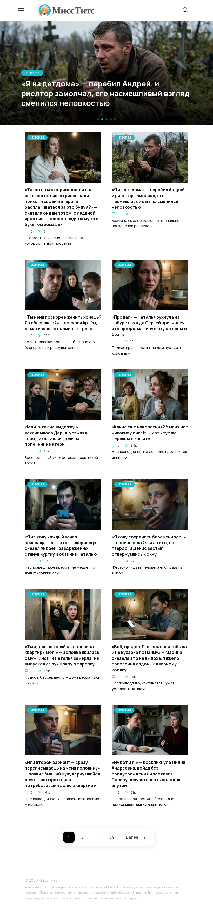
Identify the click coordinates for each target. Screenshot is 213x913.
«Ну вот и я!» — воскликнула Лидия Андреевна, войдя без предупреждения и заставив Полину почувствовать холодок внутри (148, 773)
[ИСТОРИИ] (63, 179)
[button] (98, 119)
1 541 (111, 837)
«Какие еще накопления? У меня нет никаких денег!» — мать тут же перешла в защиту (150, 432)
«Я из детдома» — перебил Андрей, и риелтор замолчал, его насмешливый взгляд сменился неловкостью (149, 198)
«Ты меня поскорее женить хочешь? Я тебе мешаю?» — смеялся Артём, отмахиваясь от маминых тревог (63, 322)
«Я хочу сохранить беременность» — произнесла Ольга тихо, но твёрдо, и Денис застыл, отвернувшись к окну (149, 545)
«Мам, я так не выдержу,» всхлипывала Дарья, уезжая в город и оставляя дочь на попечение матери (56, 435)
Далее (131, 837)
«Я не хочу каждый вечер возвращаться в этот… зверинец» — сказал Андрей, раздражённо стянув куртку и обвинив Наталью (63, 545)
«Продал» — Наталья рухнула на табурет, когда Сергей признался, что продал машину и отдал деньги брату (149, 325)
